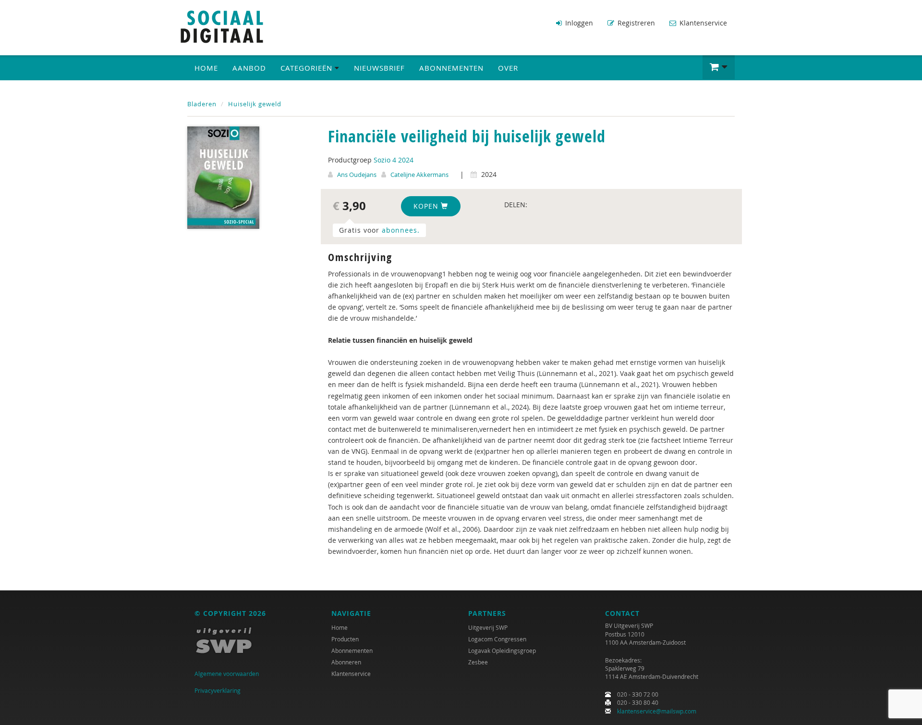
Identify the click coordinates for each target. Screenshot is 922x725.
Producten (345, 639)
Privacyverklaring (217, 690)
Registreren (635, 22)
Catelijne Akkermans (419, 174)
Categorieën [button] (307, 68)
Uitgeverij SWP (488, 627)
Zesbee (478, 662)
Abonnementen (451, 68)
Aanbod (249, 68)
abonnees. (401, 230)
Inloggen (578, 22)
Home (206, 68)
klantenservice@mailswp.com (656, 711)
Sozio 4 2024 (393, 159)
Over (508, 68)
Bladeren (202, 104)
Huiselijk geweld (254, 104)
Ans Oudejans (356, 174)
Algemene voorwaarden (226, 673)
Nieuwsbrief (379, 68)
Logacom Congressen (497, 639)
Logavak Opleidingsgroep (502, 650)
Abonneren (346, 662)
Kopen (427, 206)
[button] (719, 67)
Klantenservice (702, 22)
